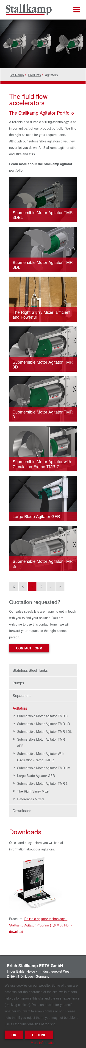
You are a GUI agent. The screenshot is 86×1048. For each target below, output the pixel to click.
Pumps (18, 682)
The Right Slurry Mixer (33, 791)
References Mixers (30, 799)
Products (34, 75)
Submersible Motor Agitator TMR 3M (43, 767)
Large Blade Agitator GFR (36, 516)
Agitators (20, 708)
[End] (59, 586)
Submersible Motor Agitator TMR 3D (43, 364)
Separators (22, 695)
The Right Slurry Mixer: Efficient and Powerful (41, 314)
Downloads (22, 810)
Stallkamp (17, 75)
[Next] (51, 586)
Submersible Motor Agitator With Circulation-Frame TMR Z (40, 756)
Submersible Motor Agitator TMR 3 (43, 414)
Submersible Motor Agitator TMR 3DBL (43, 214)
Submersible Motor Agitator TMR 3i (43, 563)
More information (43, 1042)
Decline (39, 1035)
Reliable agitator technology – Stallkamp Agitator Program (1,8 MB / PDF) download (40, 925)
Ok (13, 1035)
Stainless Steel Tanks (30, 670)
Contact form (29, 648)
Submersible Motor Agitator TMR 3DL (43, 264)
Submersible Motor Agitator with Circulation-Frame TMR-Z (42, 463)
